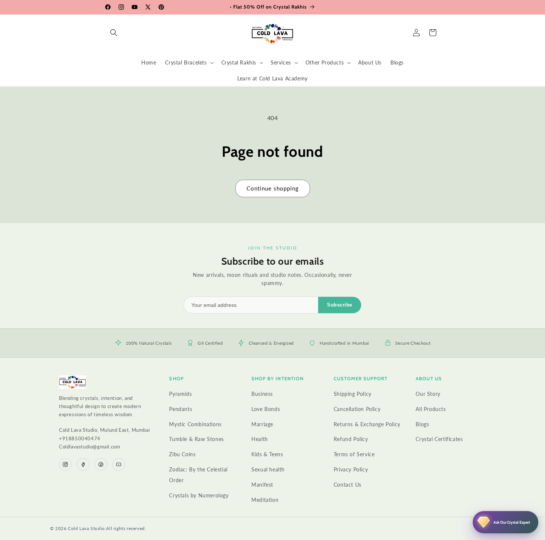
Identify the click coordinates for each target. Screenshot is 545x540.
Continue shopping (273, 188)
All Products (431, 409)
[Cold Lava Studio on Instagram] (65, 464)
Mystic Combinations (195, 424)
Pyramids (180, 394)
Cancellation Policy (357, 409)
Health (259, 439)
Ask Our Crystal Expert (511, 522)
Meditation (264, 500)
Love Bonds (265, 409)
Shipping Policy (352, 394)
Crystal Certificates (439, 439)
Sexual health (268, 469)
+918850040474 (79, 438)
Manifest (262, 484)
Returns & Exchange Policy (367, 424)
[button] (114, 32)
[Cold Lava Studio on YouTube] (118, 464)
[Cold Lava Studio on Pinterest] (101, 464)
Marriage (262, 424)
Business (262, 394)
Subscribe (339, 305)
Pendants (180, 409)
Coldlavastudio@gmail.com (89, 447)
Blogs (422, 424)
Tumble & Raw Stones (196, 439)
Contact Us (347, 484)
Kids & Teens (267, 454)
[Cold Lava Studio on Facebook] (83, 464)
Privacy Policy (351, 469)
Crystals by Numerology (198, 495)
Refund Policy (351, 439)
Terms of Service (354, 454)
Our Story (428, 394)
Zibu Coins (182, 454)
